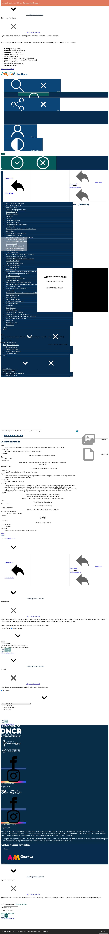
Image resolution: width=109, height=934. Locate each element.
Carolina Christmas (12, 214)
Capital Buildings (11, 212)
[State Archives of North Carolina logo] (11, 750)
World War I (10, 321)
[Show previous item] (14, 244)
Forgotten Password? (7, 913)
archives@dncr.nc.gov (7, 784)
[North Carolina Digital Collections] (14, 76)
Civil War (8, 218)
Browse (5, 327)
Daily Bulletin (10, 231)
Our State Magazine (12, 267)
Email (2, 907)
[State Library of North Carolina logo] (11, 792)
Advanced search (9, 97)
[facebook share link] (13, 768)
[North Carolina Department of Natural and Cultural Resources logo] (11, 731)
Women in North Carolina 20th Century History (21, 316)
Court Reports (10, 227)
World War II (10, 325)
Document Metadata (7, 647)
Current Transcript (7, 645)
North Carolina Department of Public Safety (43, 468)
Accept (103, 931)
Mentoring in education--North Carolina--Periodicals (43, 494)
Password (4, 910)
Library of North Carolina (43, 523)
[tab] (56, 435)
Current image (7, 705)
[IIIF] (77, 431)
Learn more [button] (44, 931)
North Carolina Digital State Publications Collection (43, 509)
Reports (42, 519)
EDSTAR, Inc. (43, 464)
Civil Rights (9, 216)
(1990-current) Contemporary (42, 506)
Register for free (21, 904)
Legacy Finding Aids (12, 252)
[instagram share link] (13, 782)
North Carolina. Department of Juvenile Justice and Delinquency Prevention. (42, 463)
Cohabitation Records (13, 220)
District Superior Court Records (16, 233)
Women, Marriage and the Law (16, 318)
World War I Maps (11, 323)
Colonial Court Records (13, 222)
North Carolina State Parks (14, 263)
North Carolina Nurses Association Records (20, 259)
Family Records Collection (14, 235)
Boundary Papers (11, 208)
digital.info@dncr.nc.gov (8, 824)
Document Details (9, 538)
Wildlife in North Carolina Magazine (17, 314)
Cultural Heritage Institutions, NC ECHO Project (21, 229)
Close (35, 599)
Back (35, 15)
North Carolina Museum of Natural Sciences (20, 254)
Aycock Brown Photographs (15, 203)
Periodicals (43, 517)
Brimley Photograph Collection (16, 210)
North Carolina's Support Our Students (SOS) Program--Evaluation (43, 498)
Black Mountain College (13, 205)
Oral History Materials (13, 265)
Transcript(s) (7, 709)
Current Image (5, 628)
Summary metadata (9, 707)
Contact (6, 849)
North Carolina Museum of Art (16, 257)
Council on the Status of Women (16, 225)
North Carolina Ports (12, 261)
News (4, 329)
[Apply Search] (33, 94)
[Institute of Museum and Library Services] (11, 743)
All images (6, 690)
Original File (6, 644)
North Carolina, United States (57, 344)
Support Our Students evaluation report (42, 455)
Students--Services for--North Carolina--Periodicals (43, 496)
